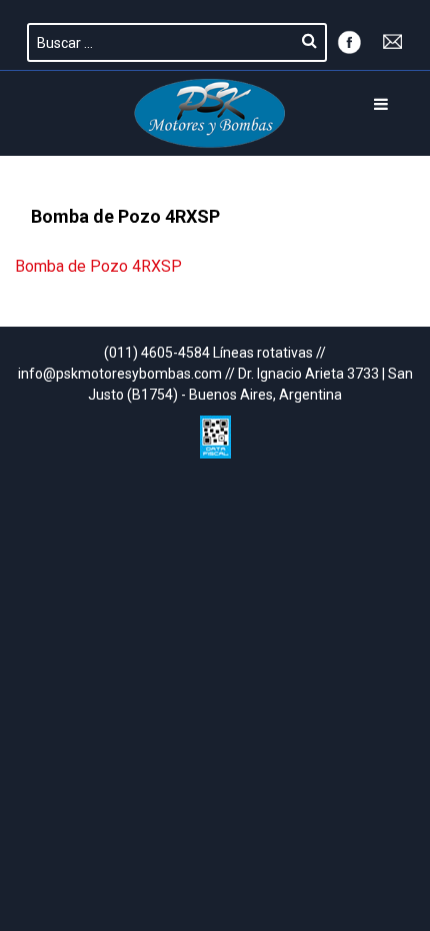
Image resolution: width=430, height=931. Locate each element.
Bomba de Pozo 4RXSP (98, 266)
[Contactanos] (393, 40)
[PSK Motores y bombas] (210, 113)
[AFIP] (215, 432)
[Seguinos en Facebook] (349, 40)
